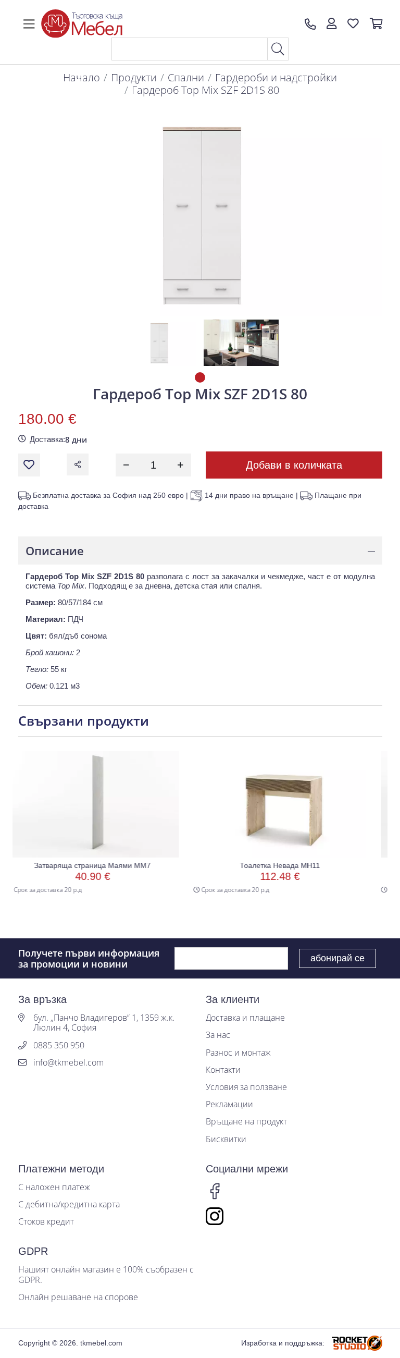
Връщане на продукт (246, 1122)
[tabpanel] (158, 343)
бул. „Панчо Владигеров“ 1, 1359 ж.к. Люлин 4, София (103, 1023)
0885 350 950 (58, 1045)
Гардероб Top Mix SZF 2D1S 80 (205, 90)
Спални (186, 77)
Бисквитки (226, 1139)
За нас (218, 1035)
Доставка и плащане (245, 1018)
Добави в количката (294, 465)
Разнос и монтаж (238, 1053)
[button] (331, 24)
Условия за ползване (246, 1087)
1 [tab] (200, 377)
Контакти (223, 1070)
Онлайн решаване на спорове (78, 1297)
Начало (81, 77)
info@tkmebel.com (68, 1063)
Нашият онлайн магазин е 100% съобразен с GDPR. (106, 1274)
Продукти (134, 77)
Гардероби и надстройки (276, 77)
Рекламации (229, 1104)
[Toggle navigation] (29, 24)
